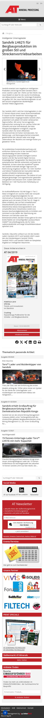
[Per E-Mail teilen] (35, 342)
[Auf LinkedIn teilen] (30, 343)
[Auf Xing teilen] (26, 343)
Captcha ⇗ (30, 527)
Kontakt (30, 708)
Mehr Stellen (22, 660)
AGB (13, 708)
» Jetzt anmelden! (22, 531)
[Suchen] (40, 25)
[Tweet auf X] (21, 343)
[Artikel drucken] (39, 342)
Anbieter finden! (22, 697)
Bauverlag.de (6, 716)
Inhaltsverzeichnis (22, 334)
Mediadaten (5, 708)
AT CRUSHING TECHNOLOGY (14, 650)
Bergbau (9, 33)
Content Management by (10, 714)
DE (38, 3)
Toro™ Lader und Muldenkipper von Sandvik (21, 366)
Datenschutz (21, 708)
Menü (23, 19)
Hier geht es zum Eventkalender (15, 565)
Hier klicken (24, 525)
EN (41, 3)
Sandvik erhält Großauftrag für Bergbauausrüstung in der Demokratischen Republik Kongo (20, 408)
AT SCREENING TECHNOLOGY (14, 648)
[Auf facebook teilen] (17, 343)
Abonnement (22, 330)
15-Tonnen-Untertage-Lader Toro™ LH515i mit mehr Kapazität (21, 439)
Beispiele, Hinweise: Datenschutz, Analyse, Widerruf (19, 536)
